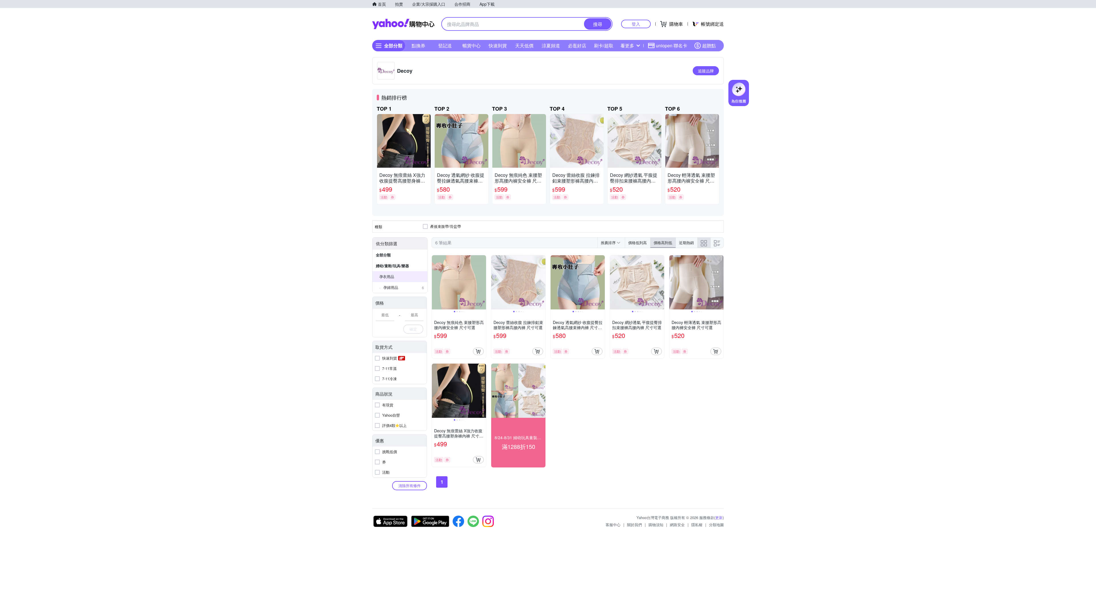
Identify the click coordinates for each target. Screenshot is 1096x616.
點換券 (418, 45)
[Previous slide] (435, 282)
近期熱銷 (686, 242)
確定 (413, 329)
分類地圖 (716, 524)
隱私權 (696, 524)
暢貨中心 (471, 45)
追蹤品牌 (706, 71)
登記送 (445, 45)
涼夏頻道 (551, 45)
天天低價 (524, 45)
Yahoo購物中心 (403, 24)
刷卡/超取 (603, 45)
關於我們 (634, 524)
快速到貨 (498, 45)
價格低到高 (637, 242)
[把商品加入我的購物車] (478, 351)
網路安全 (677, 524)
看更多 (627, 45)
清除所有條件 (409, 485)
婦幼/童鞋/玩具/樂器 (392, 265)
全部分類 (383, 255)
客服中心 (613, 524)
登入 (636, 24)
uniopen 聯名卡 (671, 45)
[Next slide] (482, 282)
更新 (719, 517)
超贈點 (709, 45)
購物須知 (655, 524)
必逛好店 (577, 45)
